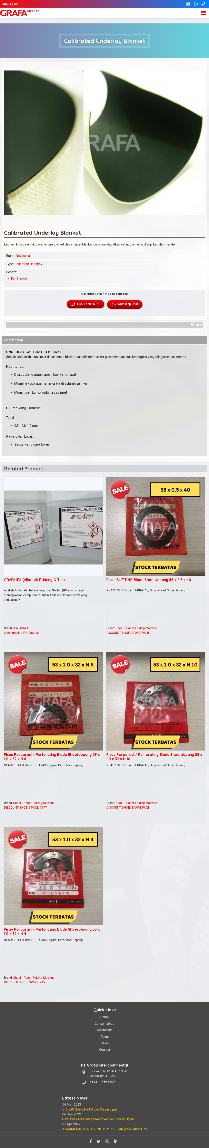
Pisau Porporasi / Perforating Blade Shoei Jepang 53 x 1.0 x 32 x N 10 (154, 756)
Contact (104, 1050)
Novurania (23, 256)
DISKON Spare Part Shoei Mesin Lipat (89, 1109)
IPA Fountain (31, 633)
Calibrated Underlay (28, 264)
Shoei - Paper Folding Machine (136, 628)
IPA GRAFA (21, 628)
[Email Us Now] (188, 4)
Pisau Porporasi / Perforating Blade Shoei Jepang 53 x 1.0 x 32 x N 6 (52, 756)
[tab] (104, 340)
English (13, 4)
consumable (12, 633)
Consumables (104, 1024)
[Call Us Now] (203, 4)
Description (13, 340)
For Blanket (19, 279)
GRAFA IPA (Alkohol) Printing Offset (34, 579)
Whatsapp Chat (127, 304)
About (104, 1037)
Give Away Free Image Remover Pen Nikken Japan (98, 1119)
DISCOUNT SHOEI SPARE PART (127, 633)
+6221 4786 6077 (88, 304)
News (104, 1043)
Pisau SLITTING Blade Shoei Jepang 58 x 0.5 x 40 (148, 579)
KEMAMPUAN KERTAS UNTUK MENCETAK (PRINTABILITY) (104, 1129)
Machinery (104, 1030)
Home (104, 1017)
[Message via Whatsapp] (196, 4)
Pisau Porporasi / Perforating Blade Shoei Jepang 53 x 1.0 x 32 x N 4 (52, 931)
